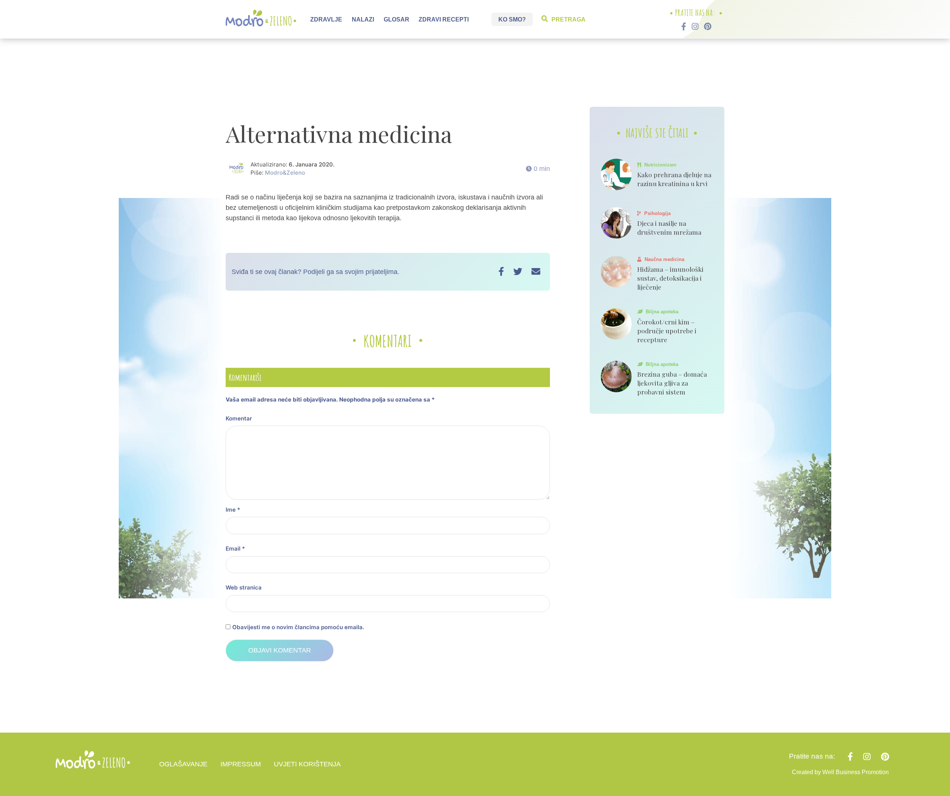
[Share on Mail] (535, 271)
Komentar (239, 418)
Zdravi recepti (444, 19)
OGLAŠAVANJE (183, 764)
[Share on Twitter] (517, 271)
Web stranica (244, 587)
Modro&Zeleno (285, 172)
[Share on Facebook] (501, 271)
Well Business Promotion (855, 772)
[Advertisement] (475, 76)
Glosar (396, 19)
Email (235, 548)
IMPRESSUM (240, 764)
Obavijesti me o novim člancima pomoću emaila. (298, 627)
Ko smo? (512, 19)
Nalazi (363, 19)
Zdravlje (326, 19)
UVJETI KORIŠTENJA (307, 764)
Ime (233, 509)
